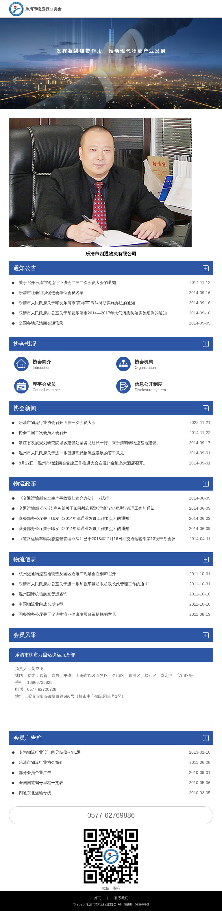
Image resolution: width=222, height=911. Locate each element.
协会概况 (24, 343)
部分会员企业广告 (31, 772)
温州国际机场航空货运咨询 (39, 594)
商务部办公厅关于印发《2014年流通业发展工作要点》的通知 (70, 518)
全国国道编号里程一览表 (37, 782)
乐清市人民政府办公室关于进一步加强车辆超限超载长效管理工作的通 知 (80, 584)
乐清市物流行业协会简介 (37, 762)
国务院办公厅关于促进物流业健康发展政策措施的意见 (64, 614)
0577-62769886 (111, 815)
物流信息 (24, 559)
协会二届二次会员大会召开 (39, 432)
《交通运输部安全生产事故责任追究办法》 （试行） (62, 498)
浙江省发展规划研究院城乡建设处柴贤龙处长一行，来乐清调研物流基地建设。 (86, 442)
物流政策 (24, 483)
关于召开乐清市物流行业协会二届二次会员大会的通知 (64, 282)
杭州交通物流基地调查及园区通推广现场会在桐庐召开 (64, 573)
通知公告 (24, 268)
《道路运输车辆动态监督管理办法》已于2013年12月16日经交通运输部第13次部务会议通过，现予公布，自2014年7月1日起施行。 (97, 538)
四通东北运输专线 (31, 792)
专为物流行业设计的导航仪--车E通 (46, 752)
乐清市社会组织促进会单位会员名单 (48, 292)
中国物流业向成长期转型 (37, 604)
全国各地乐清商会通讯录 (37, 323)
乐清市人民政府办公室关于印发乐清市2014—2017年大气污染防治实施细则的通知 (89, 313)
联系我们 (121, 898)
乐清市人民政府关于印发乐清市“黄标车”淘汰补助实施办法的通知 (73, 302)
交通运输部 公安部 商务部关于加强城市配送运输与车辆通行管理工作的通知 (83, 508)
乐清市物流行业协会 (43, 8)
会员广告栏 (27, 738)
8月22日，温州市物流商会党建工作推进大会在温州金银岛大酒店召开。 (79, 463)
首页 (97, 898)
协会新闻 (24, 408)
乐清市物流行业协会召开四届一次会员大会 (54, 422)
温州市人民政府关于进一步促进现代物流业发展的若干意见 (68, 453)
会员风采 (24, 635)
